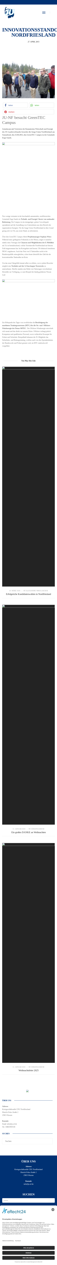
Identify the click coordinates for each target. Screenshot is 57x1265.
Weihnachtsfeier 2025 (29, 1070)
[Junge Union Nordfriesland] (9, 12)
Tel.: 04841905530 (8, 1127)
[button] (15, 105)
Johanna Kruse (37, 829)
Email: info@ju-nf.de (9, 1124)
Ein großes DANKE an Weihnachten (28, 832)
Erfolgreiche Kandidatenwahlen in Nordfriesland (28, 594)
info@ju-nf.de (28, 1184)
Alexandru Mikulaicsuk (37, 591)
